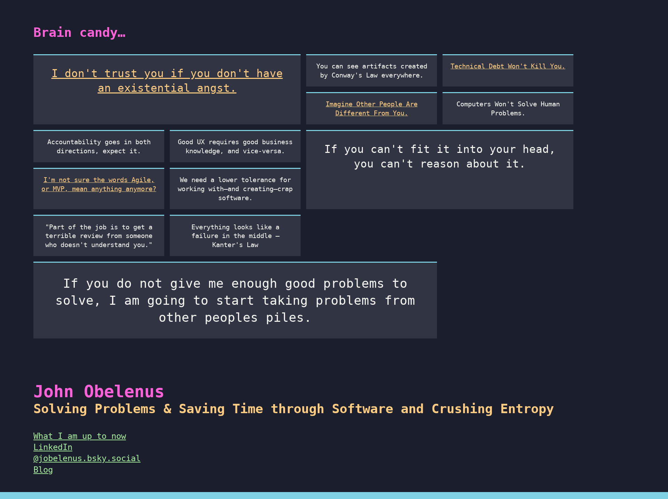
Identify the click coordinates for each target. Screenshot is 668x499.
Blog (43, 470)
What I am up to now (79, 436)
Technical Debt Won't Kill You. (508, 66)
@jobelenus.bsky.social (87, 458)
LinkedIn (52, 447)
